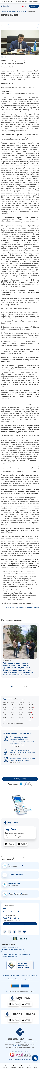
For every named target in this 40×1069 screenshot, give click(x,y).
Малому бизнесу (21, 1)
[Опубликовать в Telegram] (21, 784)
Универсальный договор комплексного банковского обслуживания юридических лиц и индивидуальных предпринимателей (22, 741)
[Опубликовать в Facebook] (26, 784)
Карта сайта (28, 979)
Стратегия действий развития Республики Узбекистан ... (15, 952)
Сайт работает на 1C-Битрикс (20, 1051)
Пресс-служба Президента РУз (9, 956)
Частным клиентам (7, 1)
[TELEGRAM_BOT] (9, 932)
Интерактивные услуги (29, 975)
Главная (3, 11)
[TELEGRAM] (4, 932)
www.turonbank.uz (16, 1045)
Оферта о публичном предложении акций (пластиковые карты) (22, 759)
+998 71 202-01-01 (11, 911)
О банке (6, 975)
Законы (10, 979)
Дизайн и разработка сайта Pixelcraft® (20, 1059)
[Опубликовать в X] (30, 784)
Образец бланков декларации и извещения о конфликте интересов (22, 751)
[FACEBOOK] (14, 932)
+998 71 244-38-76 (11, 918)
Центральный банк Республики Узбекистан (12, 949)
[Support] (35, 1058)
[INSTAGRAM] (19, 932)
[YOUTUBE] (24, 932)
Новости (21, 11)
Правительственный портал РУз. (9, 947)
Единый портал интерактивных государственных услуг (15, 954)
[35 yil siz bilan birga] (9, 6)
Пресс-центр (12, 11)
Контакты (18, 979)
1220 (5, 908)
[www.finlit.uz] (20, 938)
